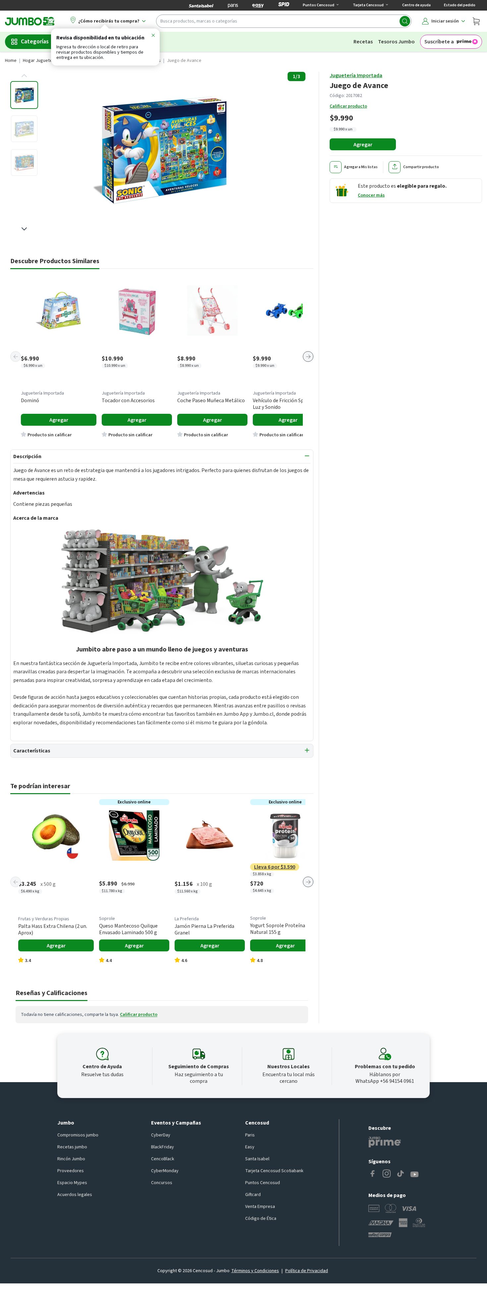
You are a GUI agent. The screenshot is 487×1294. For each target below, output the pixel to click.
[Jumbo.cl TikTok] (400, 1174)
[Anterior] (15, 356)
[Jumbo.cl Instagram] (386, 1174)
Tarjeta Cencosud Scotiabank (274, 1171)
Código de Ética (260, 1218)
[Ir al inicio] (30, 21)
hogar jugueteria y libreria (50, 60)
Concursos (161, 1182)
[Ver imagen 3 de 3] (24, 162)
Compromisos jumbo (77, 1135)
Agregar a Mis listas (361, 167)
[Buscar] (405, 21)
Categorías (35, 41)
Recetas (363, 41)
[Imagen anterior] (24, 76)
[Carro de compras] (476, 21)
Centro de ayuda (416, 5)
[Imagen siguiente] (24, 229)
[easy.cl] (258, 5)
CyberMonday (165, 1171)
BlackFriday (162, 1147)
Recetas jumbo (72, 1147)
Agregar (362, 144)
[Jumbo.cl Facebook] (372, 1174)
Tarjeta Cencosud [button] (368, 5)
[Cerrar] (153, 36)
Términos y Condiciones (255, 1271)
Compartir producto (421, 167)
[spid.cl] (283, 5)
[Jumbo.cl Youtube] (414, 1174)
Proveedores (70, 1171)
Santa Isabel (257, 1159)
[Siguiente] (308, 356)
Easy (249, 1147)
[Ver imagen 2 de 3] (24, 129)
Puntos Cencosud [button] (318, 5)
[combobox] (283, 21)
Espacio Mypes (72, 1182)
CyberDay (160, 1135)
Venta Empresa (260, 1206)
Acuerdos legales (74, 1194)
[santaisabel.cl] (201, 5)
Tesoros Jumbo (396, 41)
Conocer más (371, 195)
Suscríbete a (439, 41)
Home (11, 60)
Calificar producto (348, 106)
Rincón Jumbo (71, 1159)
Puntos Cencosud (262, 1182)
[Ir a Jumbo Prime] (384, 1142)
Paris (250, 1135)
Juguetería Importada (356, 75)
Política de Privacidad (306, 1271)
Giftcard (253, 1194)
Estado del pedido (459, 5)
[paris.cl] (233, 5)
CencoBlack (162, 1159)
